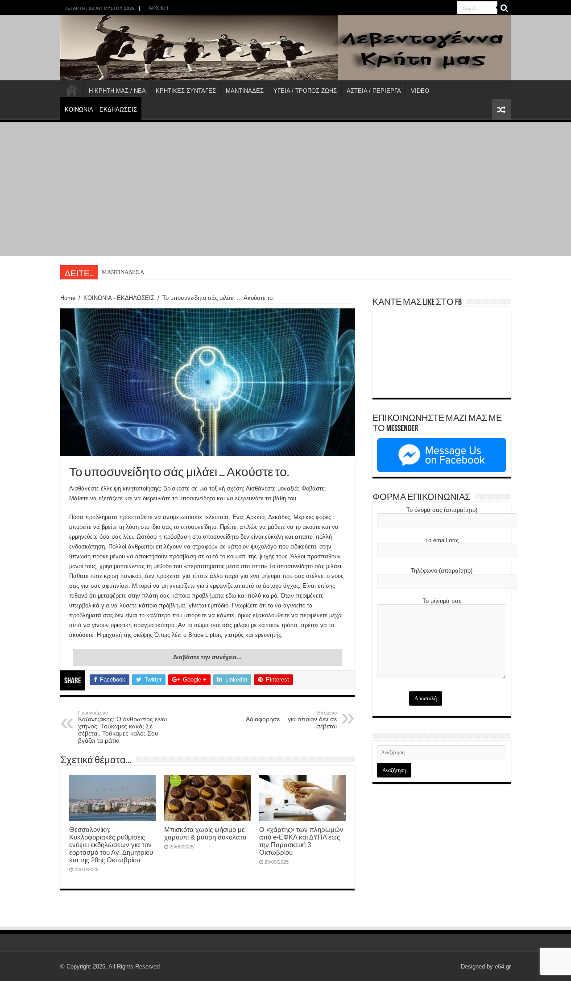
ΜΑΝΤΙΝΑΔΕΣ (245, 90)
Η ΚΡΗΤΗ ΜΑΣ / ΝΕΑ (117, 90)
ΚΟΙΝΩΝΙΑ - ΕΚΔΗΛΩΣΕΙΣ (118, 298)
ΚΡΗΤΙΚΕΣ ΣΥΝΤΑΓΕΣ (186, 90)
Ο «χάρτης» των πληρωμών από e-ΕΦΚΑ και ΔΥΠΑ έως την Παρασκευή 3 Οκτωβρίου (301, 841)
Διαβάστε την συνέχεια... (207, 657)
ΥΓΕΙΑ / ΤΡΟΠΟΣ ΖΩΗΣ (305, 90)
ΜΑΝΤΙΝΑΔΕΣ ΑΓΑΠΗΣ (132, 272)
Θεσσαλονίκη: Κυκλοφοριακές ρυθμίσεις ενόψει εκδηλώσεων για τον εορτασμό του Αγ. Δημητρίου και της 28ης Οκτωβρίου (111, 845)
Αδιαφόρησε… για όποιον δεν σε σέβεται (291, 720)
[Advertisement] (285, 189)
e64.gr (503, 966)
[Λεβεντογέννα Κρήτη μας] (285, 47)
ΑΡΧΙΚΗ (158, 8)
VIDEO (420, 90)
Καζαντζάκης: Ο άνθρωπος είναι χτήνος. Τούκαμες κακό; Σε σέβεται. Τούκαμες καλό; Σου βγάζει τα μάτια (122, 727)
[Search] (504, 8)
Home (67, 298)
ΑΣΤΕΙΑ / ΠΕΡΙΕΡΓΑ (374, 90)
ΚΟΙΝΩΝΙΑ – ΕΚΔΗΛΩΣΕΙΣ (101, 109)
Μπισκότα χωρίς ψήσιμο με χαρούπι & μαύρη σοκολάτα (205, 833)
